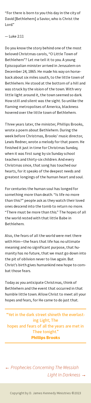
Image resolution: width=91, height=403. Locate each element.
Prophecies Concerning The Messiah (42, 367)
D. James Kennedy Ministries (50, 393)
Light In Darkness (67, 374)
